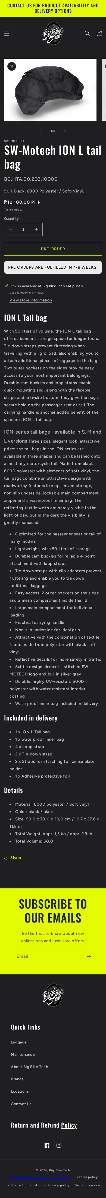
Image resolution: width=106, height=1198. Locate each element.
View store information (31, 300)
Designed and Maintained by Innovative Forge (39, 1177)
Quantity (11, 219)
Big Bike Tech (59, 1170)
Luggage (19, 1042)
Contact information (26, 1185)
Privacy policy (59, 1185)
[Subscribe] (89, 956)
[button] (7, 33)
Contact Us (21, 1104)
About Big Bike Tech (29, 1066)
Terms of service (87, 1185)
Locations (20, 1091)
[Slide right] (65, 131)
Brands (17, 1079)
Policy (69, 1124)
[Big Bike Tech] (53, 995)
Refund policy (87, 1177)
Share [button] (15, 857)
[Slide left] (41, 131)
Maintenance (23, 1054)
